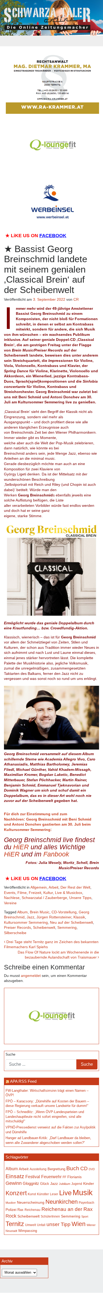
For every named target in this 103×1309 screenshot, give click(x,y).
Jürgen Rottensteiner (53, 917)
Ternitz (15, 1223)
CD (84, 1168)
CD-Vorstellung (64, 912)
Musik (83, 1192)
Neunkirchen (61, 1201)
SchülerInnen (50, 1216)
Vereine (10, 903)
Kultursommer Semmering (26, 922)
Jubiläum (64, 1183)
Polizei (11, 1209)
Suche (10, 1054)
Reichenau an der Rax (67, 1209)
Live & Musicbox (68, 892)
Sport (84, 1216)
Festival (32, 1176)
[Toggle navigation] (51, 41)
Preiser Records (17, 927)
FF (64, 1177)
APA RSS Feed (23, 1081)
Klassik (79, 917)
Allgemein (38, 887)
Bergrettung (56, 1169)
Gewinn (14, 1183)
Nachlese (12, 898)
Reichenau (32, 1210)
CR (76, 299)
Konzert (16, 1193)
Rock (11, 1216)
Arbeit (53, 887)
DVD (92, 1169)
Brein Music (39, 912)
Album (22, 912)
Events (9, 892)
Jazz (30, 917)
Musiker (11, 1202)
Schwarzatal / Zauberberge (44, 898)
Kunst (32, 1194)
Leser (54, 1194)
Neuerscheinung (30, 1202)
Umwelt (30, 1225)
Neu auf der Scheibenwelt (71, 922)
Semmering (67, 927)
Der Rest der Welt (75, 887)
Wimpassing (27, 1231)
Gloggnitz (31, 1183)
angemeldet (31, 975)
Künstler (43, 1194)
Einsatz (15, 1176)
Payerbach (86, 1203)
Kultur (48, 892)
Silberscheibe (15, 933)
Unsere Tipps (80, 898)
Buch (72, 1168)
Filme (22, 892)
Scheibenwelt (44, 927)
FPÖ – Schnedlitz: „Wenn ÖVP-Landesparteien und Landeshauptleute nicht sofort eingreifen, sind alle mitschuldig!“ (45, 1116)
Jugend (76, 1184)
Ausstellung (38, 1169)
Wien (79, 1223)
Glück (44, 1184)
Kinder (88, 1183)
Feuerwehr (51, 1176)
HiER (21, 847)
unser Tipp (58, 1224)
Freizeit (35, 892)
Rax (20, 1210)
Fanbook (56, 854)
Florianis (74, 1177)
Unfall (41, 1225)
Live (65, 1193)
